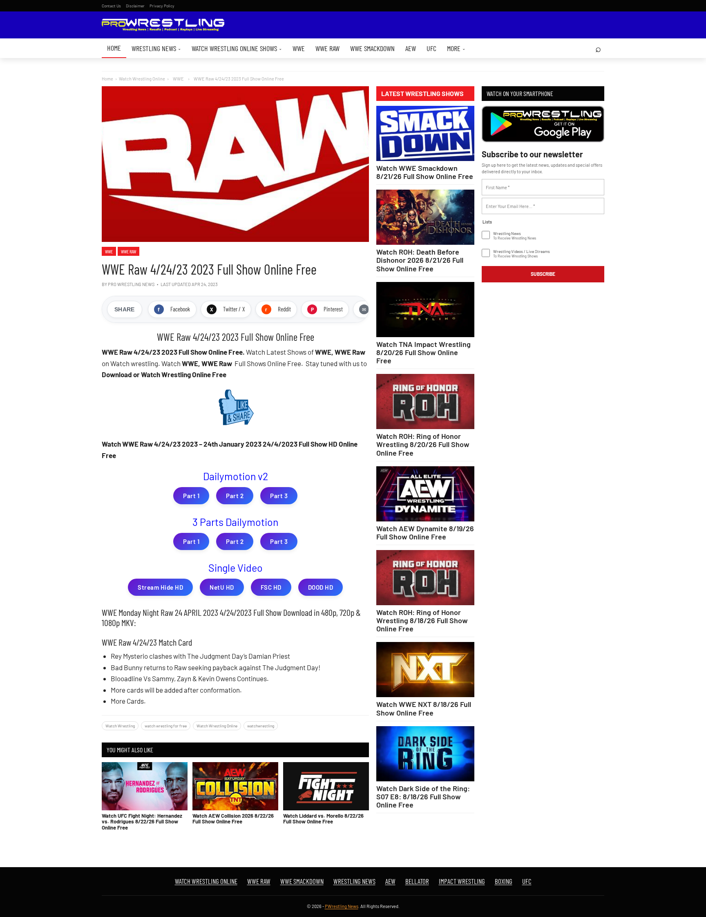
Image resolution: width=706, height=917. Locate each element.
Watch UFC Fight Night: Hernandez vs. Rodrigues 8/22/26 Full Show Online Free (142, 821)
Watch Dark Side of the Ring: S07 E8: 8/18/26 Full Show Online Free (423, 796)
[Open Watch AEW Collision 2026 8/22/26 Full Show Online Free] (235, 786)
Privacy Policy (162, 5)
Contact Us (111, 5)
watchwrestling (260, 725)
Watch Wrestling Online (142, 78)
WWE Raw (327, 48)
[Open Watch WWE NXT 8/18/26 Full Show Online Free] (425, 669)
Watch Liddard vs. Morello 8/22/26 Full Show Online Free (323, 818)
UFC (431, 48)
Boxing (503, 881)
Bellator (417, 881)
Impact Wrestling (462, 881)
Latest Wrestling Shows (422, 93)
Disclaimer (135, 5)
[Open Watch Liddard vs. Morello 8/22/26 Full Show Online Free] (326, 786)
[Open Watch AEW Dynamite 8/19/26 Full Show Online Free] (425, 493)
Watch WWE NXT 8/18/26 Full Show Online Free (423, 708)
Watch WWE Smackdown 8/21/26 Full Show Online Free (424, 172)
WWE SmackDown (372, 48)
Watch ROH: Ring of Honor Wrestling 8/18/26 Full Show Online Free (422, 620)
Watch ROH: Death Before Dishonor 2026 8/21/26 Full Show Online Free (419, 260)
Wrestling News (156, 48)
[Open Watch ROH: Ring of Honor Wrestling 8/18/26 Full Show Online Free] (425, 577)
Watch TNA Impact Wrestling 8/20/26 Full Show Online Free (423, 352)
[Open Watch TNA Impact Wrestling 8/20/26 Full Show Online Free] (425, 309)
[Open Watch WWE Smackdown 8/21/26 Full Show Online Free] (425, 133)
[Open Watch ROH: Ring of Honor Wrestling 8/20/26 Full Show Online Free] (425, 401)
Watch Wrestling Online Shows (237, 48)
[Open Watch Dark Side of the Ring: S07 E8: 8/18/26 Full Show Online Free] (425, 753)
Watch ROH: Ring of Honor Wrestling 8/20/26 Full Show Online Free (422, 444)
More (456, 48)
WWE (299, 48)
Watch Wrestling (120, 725)
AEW (410, 48)
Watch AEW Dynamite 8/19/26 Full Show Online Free (425, 532)
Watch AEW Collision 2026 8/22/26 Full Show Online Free (233, 818)
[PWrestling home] (163, 25)
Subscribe (543, 274)
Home (114, 47)
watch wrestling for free (166, 725)
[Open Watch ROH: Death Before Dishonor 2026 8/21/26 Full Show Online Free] (425, 217)
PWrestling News (341, 906)
